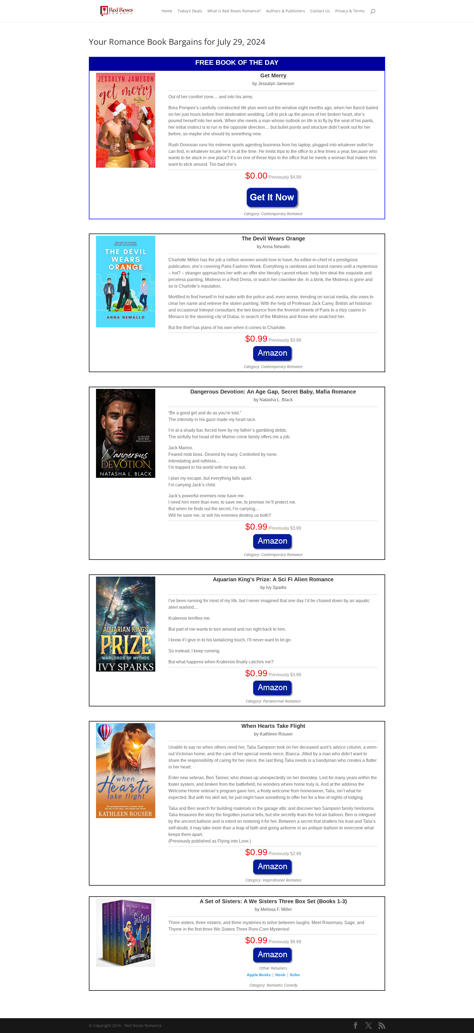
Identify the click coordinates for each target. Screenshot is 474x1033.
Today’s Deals (189, 11)
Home (167, 11)
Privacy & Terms (350, 11)
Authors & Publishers (285, 11)
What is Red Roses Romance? (234, 11)
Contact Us (320, 11)
